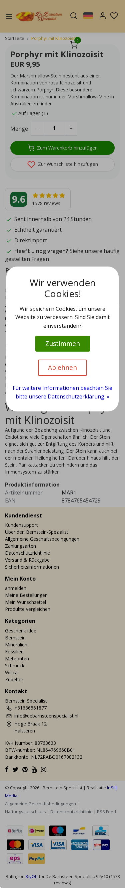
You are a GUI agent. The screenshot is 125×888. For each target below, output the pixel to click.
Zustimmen (62, 343)
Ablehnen (62, 367)
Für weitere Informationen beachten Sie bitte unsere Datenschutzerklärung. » (62, 392)
